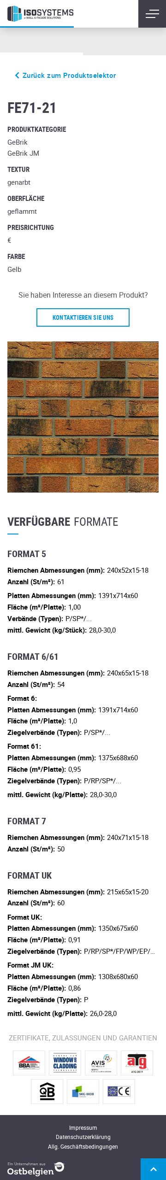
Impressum (83, 1127)
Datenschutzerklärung (83, 1136)
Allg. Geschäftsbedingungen (83, 1146)
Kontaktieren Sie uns (83, 317)
